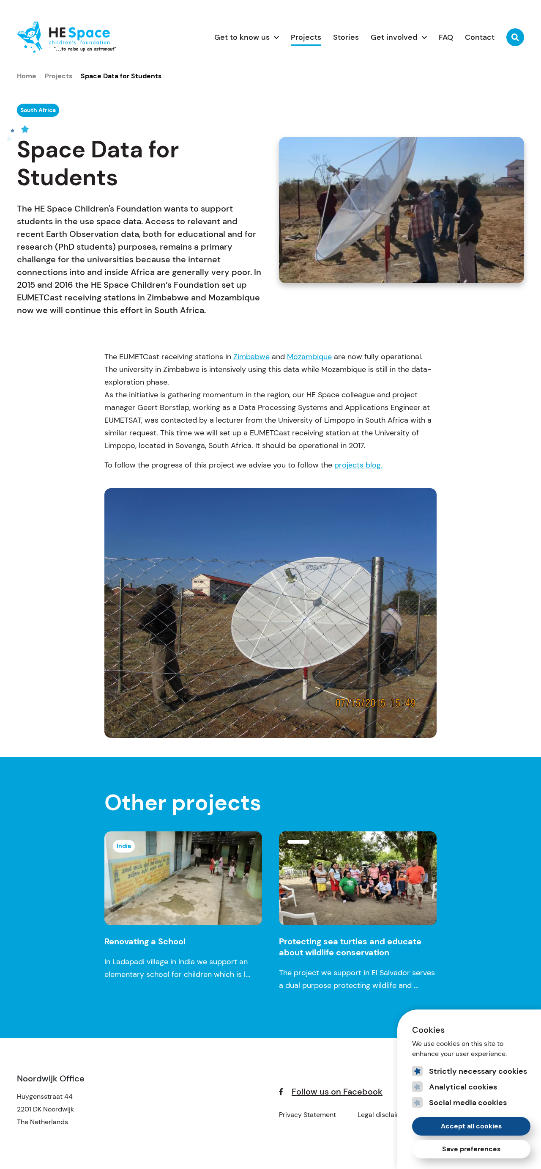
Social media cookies (468, 1102)
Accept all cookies (471, 1126)
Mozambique (309, 357)
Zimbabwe (251, 357)
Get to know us (242, 37)
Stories (346, 37)
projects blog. (358, 465)
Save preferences (471, 1148)
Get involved (394, 37)
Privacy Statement (307, 1114)
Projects (306, 37)
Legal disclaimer (383, 1114)
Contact (480, 37)
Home (26, 76)
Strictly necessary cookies (478, 1071)
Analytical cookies (463, 1087)
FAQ (446, 37)
